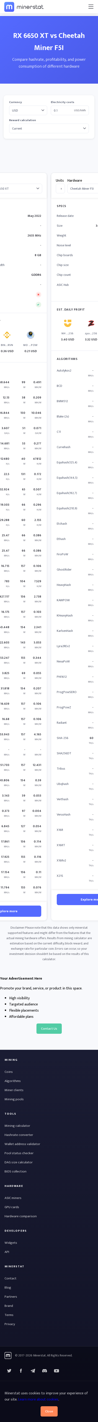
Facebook (21, 1370)
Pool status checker (19, 1153)
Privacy (10, 1324)
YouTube (44, 1370)
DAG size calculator (19, 1162)
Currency (15, 102)
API (7, 1252)
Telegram (32, 1370)
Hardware (74, 181)
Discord (56, 1370)
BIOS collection (15, 1171)
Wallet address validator (22, 1144)
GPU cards (12, 1207)
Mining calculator (17, 1126)
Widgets (11, 1243)
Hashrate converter (19, 1135)
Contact (10, 1278)
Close (49, 1411)
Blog (8, 1287)
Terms (9, 1315)
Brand (9, 1306)
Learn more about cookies (38, 1399)
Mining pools (14, 1099)
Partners (11, 1297)
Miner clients (14, 1090)
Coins (9, 1072)
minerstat (24, 6)
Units (60, 181)
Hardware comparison (21, 1216)
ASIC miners (13, 1198)
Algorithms (13, 1081)
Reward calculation (22, 120)
